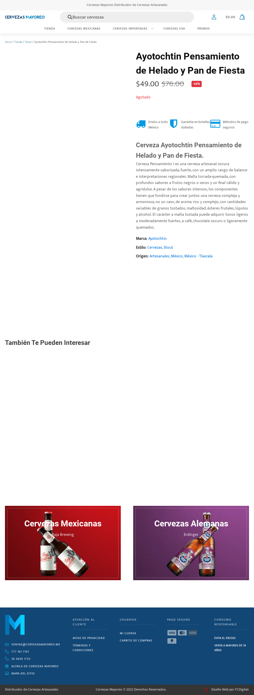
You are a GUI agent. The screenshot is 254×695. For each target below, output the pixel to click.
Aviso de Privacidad (89, 637)
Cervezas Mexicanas (83, 28)
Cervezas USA (174, 28)
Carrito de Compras (136, 640)
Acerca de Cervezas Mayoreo (35, 666)
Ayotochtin (157, 238)
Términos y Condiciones (83, 648)
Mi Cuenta (128, 633)
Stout (28, 41)
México (177, 256)
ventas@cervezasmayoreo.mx (35, 644)
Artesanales (159, 256)
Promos (203, 28)
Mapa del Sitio (23, 673)
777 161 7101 (20, 651)
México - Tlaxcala (198, 256)
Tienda (49, 28)
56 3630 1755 (21, 658)
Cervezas (154, 247)
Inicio (8, 41)
